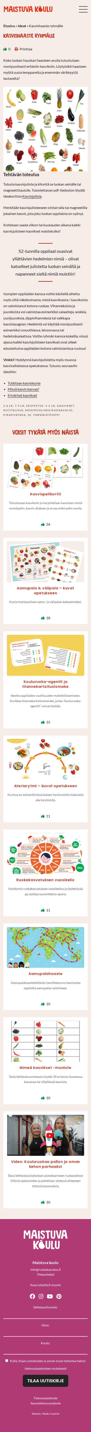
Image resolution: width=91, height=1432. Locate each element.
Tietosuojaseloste (45, 1398)
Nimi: (45, 1325)
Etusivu (9, 26)
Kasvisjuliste (32, 196)
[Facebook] (32, 1296)
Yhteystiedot (45, 1274)
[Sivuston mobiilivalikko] (83, 9)
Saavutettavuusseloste (45, 1403)
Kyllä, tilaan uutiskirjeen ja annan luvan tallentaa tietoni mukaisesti (48, 1364)
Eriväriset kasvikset (22, 395)
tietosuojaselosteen (38, 1368)
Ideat (22, 26)
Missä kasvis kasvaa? (23, 389)
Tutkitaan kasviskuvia (24, 383)
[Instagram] (41, 1296)
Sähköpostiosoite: (45, 1307)
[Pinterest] (58, 1296)
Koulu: (45, 1343)
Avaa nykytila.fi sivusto (45, 1285)
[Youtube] (50, 1296)
